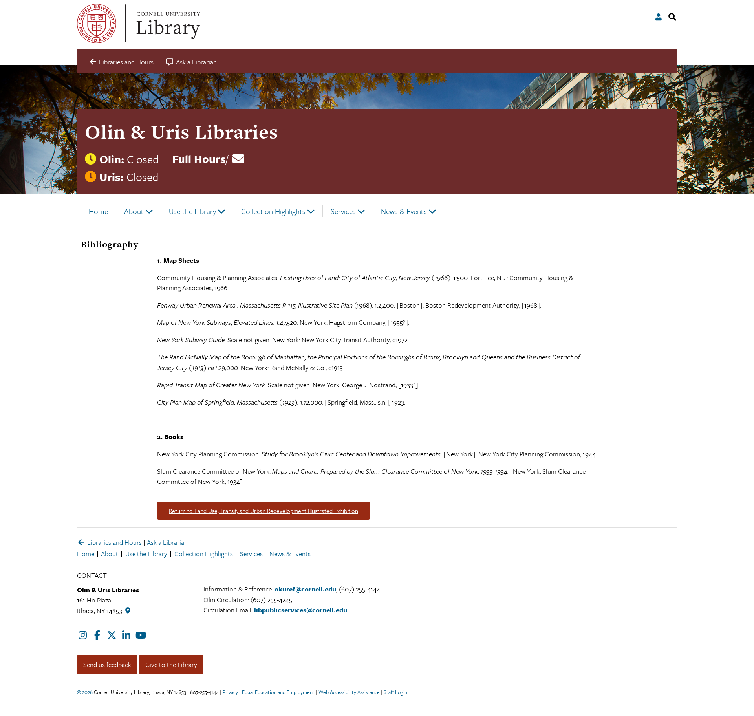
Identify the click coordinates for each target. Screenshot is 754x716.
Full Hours (199, 159)
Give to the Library (171, 664)
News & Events (404, 211)
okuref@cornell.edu (305, 589)
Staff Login (395, 692)
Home (98, 211)
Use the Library (192, 211)
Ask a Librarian (167, 542)
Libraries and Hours (114, 542)
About (134, 211)
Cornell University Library (167, 23)
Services (343, 211)
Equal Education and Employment (278, 692)
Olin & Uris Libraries (181, 131)
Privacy (230, 692)
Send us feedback (107, 664)
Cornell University (96, 23)
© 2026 (85, 692)
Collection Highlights (273, 211)
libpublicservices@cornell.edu (300, 610)
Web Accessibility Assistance (349, 692)
